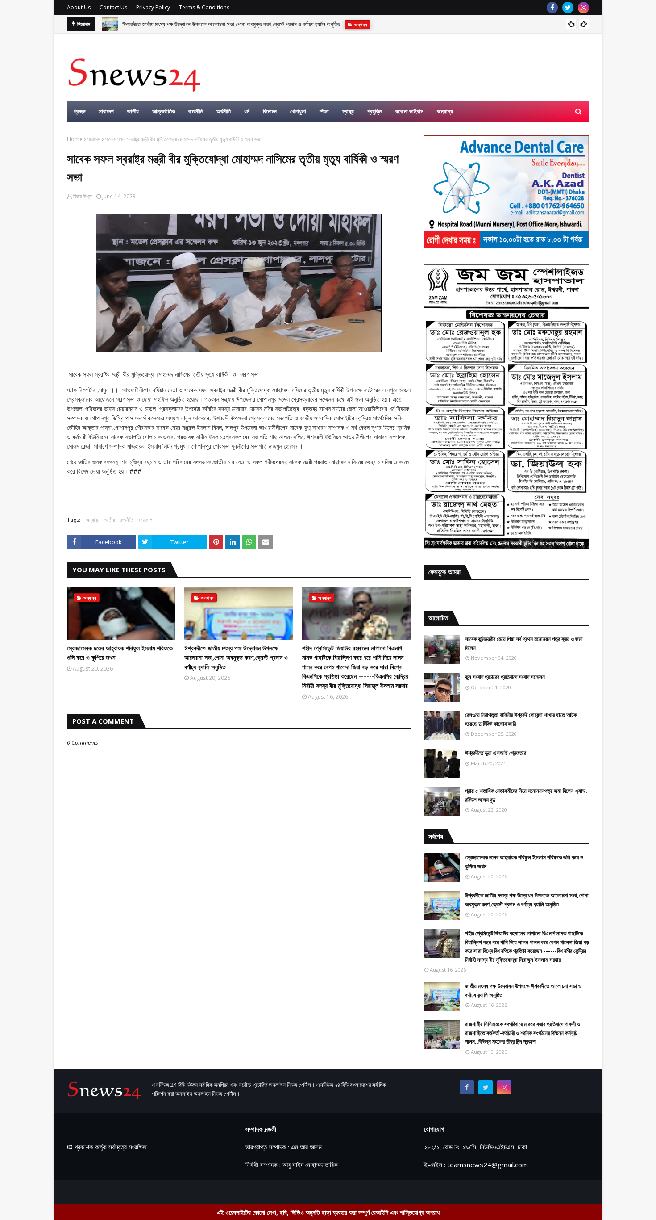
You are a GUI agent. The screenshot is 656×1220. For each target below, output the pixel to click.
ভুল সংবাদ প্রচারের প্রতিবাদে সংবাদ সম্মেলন (505, 677)
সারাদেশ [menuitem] (106, 111)
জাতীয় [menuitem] (133, 111)
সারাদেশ (93, 139)
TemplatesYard (134, 1192)
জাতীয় (109, 520)
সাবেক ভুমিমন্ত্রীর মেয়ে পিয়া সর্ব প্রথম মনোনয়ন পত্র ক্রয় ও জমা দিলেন (524, 643)
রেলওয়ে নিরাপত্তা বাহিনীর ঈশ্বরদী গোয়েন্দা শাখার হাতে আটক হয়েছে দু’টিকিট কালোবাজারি (521, 719)
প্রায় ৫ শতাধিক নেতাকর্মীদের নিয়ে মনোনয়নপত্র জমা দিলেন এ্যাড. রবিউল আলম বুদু (526, 795)
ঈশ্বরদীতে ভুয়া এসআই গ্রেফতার (495, 753)
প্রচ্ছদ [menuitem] (79, 111)
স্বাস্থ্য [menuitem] (348, 111)
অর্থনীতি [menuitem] (223, 111)
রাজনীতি (126, 520)
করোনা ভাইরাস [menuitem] (409, 111)
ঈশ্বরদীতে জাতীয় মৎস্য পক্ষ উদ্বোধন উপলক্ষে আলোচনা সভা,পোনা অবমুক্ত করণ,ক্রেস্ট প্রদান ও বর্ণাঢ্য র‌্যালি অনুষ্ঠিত (231, 24)
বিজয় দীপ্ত (82, 196)
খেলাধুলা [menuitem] (298, 111)
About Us (79, 7)
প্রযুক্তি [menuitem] (374, 111)
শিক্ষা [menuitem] (324, 111)
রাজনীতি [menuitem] (195, 111)
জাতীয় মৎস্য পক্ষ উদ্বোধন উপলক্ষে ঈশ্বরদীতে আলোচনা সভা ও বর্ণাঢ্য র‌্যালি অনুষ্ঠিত (523, 990)
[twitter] (567, 7)
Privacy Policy (153, 7)
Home (75, 139)
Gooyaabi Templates (223, 1192)
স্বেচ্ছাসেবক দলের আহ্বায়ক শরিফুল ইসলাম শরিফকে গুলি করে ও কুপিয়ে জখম (120, 653)
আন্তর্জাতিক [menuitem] (163, 111)
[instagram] (583, 7)
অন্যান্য (92, 520)
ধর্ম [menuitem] (246, 111)
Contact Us (113, 7)
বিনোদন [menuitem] (270, 111)
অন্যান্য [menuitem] (445, 111)
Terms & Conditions (204, 7)
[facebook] (552, 7)
